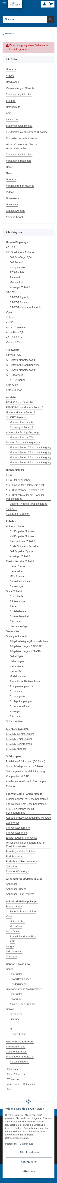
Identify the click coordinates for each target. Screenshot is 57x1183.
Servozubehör (18, 1034)
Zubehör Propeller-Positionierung (28, 503)
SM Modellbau (14, 951)
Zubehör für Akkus (16, 1051)
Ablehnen (29, 1171)
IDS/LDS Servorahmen (19, 744)
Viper (9, 312)
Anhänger (11, 884)
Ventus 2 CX (13, 342)
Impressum (12, 119)
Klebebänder (17, 666)
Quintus (10, 317)
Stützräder (15, 621)
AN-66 (9, 322)
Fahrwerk (15, 277)
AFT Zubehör (17, 380)
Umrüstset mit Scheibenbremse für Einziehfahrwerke (25, 844)
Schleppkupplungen (21, 701)
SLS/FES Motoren (16, 417)
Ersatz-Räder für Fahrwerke (21, 837)
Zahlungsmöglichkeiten (19, 94)
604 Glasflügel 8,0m (21, 257)
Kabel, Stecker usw (21, 566)
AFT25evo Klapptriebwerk (20, 370)
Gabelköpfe (16, 656)
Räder (13, 606)
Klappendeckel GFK (17, 776)
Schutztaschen (14, 721)
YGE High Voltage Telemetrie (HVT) (26, 490)
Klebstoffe (15, 671)
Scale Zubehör (14, 591)
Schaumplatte (17, 696)
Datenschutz (13, 107)
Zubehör (11, 786)
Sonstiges (11, 956)
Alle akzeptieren (29, 1152)
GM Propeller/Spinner (22, 551)
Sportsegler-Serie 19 (21, 427)
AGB (8, 113)
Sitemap (10, 100)
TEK (12, 941)
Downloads (12, 82)
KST (12, 1024)
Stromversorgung (15, 1046)
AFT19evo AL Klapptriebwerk (22, 365)
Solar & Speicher (16, 1074)
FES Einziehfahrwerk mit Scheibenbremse (20, 811)
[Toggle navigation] (4, 2)
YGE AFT (11, 508)
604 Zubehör (17, 262)
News (9, 173)
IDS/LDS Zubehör (16, 749)
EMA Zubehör (14, 390)
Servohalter (12, 631)
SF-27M (10, 292)
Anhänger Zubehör (16, 889)
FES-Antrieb (17, 272)
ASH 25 (10, 247)
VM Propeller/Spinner (22, 536)
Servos (10, 1009)
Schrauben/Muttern (20, 706)
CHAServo (16, 1014)
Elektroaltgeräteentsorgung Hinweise (27, 132)
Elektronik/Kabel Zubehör (20, 561)
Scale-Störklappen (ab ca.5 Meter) (25, 766)
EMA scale (12, 385)
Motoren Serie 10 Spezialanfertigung (30, 447)
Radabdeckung (14, 856)
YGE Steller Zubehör (17, 513)
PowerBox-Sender (20, 979)
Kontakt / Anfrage (15, 210)
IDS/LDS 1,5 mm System (20, 734)
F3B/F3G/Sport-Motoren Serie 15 (24, 407)
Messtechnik (17, 282)
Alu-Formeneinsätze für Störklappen (26, 781)
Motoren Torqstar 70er (22, 437)
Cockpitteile (16, 596)
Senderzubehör (18, 984)
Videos (10, 75)
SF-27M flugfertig (19, 297)
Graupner (15, 1019)
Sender (10, 969)
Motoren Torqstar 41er (22, 422)
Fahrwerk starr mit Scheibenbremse (26, 804)
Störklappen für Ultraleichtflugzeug (25, 771)
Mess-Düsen (13, 931)
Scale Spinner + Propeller (24, 546)
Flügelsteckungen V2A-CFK (25, 651)
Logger (10, 946)
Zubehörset (12, 822)
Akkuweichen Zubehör (22, 1004)
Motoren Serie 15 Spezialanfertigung (30, 452)
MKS (12, 1029)
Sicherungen (17, 586)
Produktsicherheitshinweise (21, 138)
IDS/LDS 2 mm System (19, 739)
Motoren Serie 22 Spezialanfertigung (30, 462)
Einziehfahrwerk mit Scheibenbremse (27, 799)
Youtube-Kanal (14, 217)
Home (9, 167)
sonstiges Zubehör (20, 287)
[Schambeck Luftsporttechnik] (15, 4)
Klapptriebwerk (18, 267)
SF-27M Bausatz (19, 302)
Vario (9, 916)
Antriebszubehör (15, 526)
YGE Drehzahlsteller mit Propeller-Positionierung (25, 497)
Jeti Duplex (16, 974)
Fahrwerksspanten (16, 832)
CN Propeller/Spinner (22, 531)
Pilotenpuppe (17, 601)
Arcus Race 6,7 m (16, 332)
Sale (10, 1089)
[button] (44, 4)
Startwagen (13, 1069)
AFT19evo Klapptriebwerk (20, 360)
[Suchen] (50, 19)
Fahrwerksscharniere (18, 827)
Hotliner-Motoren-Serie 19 (20, 412)
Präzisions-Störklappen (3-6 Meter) (25, 761)
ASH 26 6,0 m (14, 337)
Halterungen (17, 661)
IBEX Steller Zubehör (18, 480)
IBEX (9, 475)
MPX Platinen (17, 576)
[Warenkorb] (51, 4)
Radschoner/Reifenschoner (25, 681)
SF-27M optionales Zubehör (25, 307)
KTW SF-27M (13, 355)
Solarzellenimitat (19, 616)
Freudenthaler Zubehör (23, 541)
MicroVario (16, 926)
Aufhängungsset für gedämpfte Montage (28, 817)
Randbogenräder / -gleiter (20, 851)
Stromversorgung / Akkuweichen (24, 989)
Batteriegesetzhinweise (19, 125)
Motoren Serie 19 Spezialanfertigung (30, 457)
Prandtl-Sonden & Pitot (23, 936)
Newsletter (12, 204)
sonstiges (15, 711)
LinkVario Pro (17, 921)
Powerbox (15, 999)
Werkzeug (13, 1079)
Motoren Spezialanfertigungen (23, 442)
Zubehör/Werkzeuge (17, 871)
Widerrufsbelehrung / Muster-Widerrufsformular (22, 146)
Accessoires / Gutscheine (21, 1084)
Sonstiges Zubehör (16, 636)
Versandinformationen (18, 160)
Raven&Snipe (14, 906)
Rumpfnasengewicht (21, 686)
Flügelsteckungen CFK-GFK (26, 646)
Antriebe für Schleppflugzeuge (23, 432)
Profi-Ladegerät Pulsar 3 (19, 1056)
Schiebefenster (18, 611)
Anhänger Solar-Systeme (20, 894)
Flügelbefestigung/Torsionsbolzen (29, 641)
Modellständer (18, 676)
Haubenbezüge (18, 626)
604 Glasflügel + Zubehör (20, 252)
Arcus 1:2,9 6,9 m (15, 327)
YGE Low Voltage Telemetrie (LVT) (25, 485)
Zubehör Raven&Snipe (23, 911)
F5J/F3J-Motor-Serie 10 (19, 402)
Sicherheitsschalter (20, 581)
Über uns (11, 69)
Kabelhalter (16, 571)
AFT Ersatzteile (14, 375)
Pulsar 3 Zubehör (19, 1061)
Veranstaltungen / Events (20, 88)
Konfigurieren (29, 1161)
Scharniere (16, 691)
